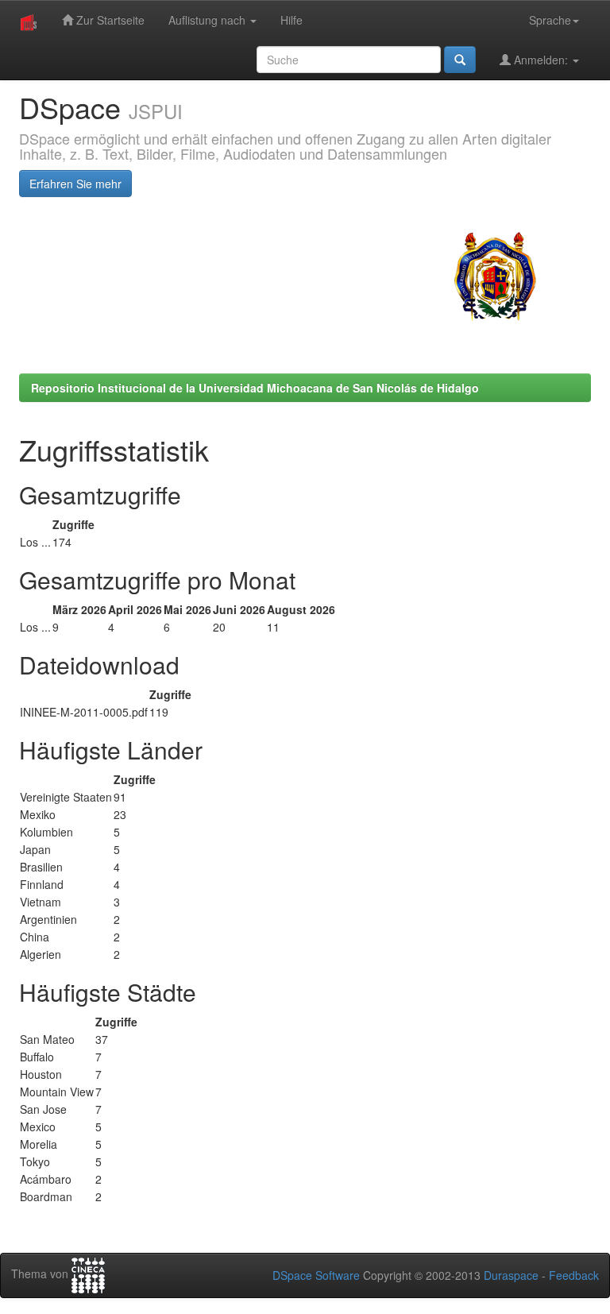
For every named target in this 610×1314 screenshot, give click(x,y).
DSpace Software (316, 1275)
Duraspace (511, 1275)
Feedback (574, 1275)
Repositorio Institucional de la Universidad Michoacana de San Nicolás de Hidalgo (255, 388)
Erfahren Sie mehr (75, 183)
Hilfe (291, 20)
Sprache (550, 20)
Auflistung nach (208, 20)
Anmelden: (541, 60)
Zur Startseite (109, 20)
